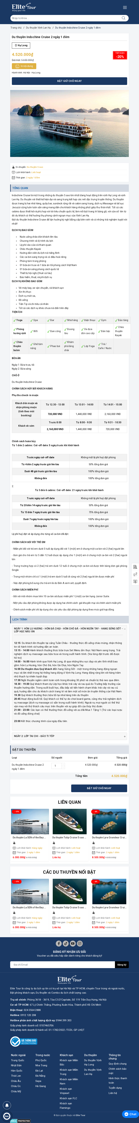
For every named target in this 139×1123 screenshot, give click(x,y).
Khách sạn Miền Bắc (69, 1062)
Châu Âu (16, 1081)
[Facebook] (59, 944)
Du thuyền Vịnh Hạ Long (93, 1062)
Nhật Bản (16, 1065)
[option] (69, 123)
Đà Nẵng (40, 1075)
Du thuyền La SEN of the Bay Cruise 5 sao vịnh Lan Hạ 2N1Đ (45, 837)
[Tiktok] (66, 944)
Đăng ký (121, 964)
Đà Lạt (39, 1070)
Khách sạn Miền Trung (69, 1072)
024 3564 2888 (32, 1010)
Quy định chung (118, 1063)
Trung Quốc (17, 1060)
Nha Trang (41, 1065)
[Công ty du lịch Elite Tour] (24, 7)
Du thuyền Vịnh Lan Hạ (93, 1072)
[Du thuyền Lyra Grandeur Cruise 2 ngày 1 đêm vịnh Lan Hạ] (109, 821)
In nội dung (26, 66)
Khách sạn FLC (68, 1098)
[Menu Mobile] (126, 7)
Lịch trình (19, 619)
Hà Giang (40, 1086)
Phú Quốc (41, 1060)
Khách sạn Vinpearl (66, 1091)
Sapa (38, 1081)
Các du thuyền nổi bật (69, 872)
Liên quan (69, 802)
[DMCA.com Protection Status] (20, 1120)
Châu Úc (16, 1086)
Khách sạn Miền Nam (69, 1081)
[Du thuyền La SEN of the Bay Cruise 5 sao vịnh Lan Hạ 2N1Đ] (30, 821)
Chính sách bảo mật (118, 1071)
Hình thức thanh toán (118, 1080)
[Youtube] (73, 944)
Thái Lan (16, 1075)
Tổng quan (20, 188)
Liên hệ (113, 1093)
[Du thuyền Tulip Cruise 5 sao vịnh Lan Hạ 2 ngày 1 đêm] (70, 821)
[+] (63, 764)
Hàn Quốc (16, 1070)
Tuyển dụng (115, 1087)
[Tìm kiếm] (123, 18)
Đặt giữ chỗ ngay (99, 788)
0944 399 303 (63, 1020)
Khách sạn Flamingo (66, 1105)
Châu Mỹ (16, 1091)
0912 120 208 (28, 1015)
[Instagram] (80, 944)
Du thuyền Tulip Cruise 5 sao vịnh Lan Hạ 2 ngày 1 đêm (82, 837)
